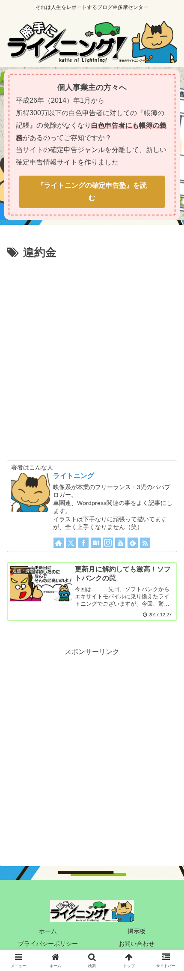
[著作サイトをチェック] (58, 542)
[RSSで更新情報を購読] (145, 542)
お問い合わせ (136, 943)
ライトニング (73, 475)
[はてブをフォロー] (95, 542)
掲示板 (136, 931)
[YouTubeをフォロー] (120, 542)
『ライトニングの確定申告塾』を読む (92, 191)
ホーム (48, 931)
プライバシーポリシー (48, 943)
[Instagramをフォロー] (107, 542)
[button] (166, 876)
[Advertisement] (92, 358)
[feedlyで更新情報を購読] (132, 542)
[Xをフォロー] (71, 542)
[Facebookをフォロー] (83, 542)
